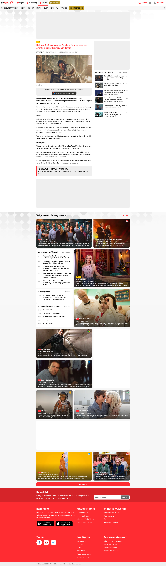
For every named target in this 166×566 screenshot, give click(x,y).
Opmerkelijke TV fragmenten (10, 8)
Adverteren (81, 551)
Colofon (80, 548)
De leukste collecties (85, 522)
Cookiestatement (110, 548)
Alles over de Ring (111, 522)
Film (57, 8)
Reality (46, 8)
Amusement (31, 8)
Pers (105, 519)
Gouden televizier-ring (76, 8)
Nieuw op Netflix (83, 513)
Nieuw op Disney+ (84, 516)
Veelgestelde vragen (111, 513)
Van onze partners (84, 554)
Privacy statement (111, 544)
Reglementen (109, 516)
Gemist (23, 8)
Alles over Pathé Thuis (85, 519)
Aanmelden (125, 497)
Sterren (38, 8)
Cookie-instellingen (112, 551)
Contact (80, 544)
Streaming (64, 8)
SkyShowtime (82, 541)
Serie (52, 8)
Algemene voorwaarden (113, 541)
